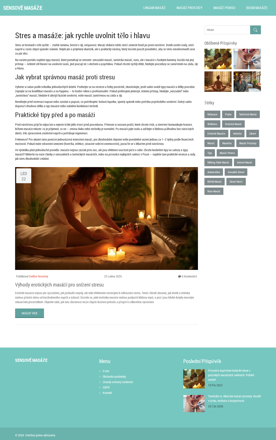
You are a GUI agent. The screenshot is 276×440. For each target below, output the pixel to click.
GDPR (106, 387)
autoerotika (213, 172)
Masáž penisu (224, 7)
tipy (209, 153)
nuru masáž (213, 191)
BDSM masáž (214, 181)
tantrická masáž (248, 114)
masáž (211, 143)
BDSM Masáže (257, 7)
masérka (227, 143)
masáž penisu (227, 153)
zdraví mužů (236, 181)
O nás (106, 371)
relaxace (212, 114)
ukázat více (30, 313)
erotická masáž (233, 124)
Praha (228, 114)
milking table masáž (218, 162)
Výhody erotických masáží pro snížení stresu (59, 284)
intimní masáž (244, 162)
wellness (212, 124)
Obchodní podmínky (114, 376)
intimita (237, 133)
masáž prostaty (247, 143)
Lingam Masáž (154, 7)
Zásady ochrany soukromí (118, 382)
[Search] (255, 29)
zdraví (252, 133)
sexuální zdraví (236, 172)
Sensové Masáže (22, 8)
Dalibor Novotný (38, 276)
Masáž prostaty (189, 7)
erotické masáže (216, 133)
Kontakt (107, 393)
